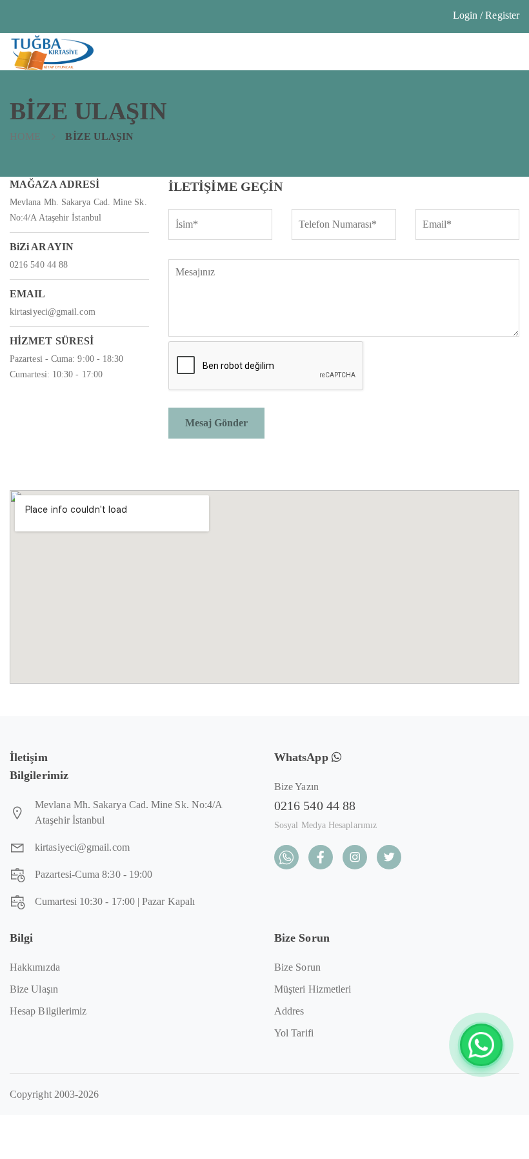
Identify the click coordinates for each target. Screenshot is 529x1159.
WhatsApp (303, 757)
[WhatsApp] (481, 1045)
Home (25, 136)
